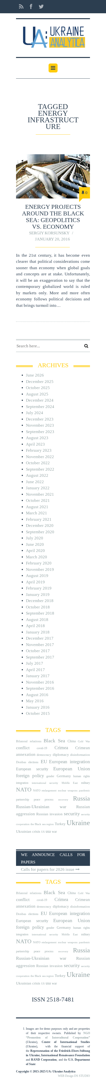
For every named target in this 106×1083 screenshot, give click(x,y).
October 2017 (38, 650)
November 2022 (40, 456)
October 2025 (38, 387)
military (85, 782)
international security (45, 783)
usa (48, 831)
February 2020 (39, 563)
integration (22, 782)
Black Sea (54, 740)
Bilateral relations (28, 741)
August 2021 (37, 507)
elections (33, 762)
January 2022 (38, 488)
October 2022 (38, 463)
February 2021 (39, 519)
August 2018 (37, 619)
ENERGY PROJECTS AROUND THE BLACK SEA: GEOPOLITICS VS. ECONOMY (53, 216)
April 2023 (35, 444)
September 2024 (40, 406)
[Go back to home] (53, 35)
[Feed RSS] (21, 6)
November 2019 (40, 569)
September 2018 (40, 613)
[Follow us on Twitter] (40, 6)
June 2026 (35, 375)
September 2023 (40, 431)
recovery (63, 799)
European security (32, 769)
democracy (44, 755)
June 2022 (35, 481)
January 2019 (38, 594)
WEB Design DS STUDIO (74, 1076)
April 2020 (35, 550)
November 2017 (40, 644)
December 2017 (39, 638)
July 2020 (34, 538)
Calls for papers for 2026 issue (48, 869)
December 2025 (39, 381)
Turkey (60, 824)
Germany (64, 776)
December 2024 (39, 400)
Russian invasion (49, 814)
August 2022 (37, 475)
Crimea (61, 747)
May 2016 (35, 701)
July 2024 (34, 412)
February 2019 (39, 588)
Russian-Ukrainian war (41, 806)
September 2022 (40, 469)
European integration (69, 761)
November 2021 (40, 494)
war (54, 831)
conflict (23, 747)
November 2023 (40, 425)
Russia (81, 798)
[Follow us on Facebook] (31, 6)
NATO (24, 790)
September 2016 (40, 688)
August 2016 (37, 694)
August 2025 (37, 394)
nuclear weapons (67, 790)
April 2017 (35, 669)
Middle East (70, 783)
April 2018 (35, 625)
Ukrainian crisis (28, 831)
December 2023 (39, 419)
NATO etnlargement (44, 790)
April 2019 (35, 582)
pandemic (84, 790)
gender (50, 776)
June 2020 (35, 544)
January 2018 (38, 632)
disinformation (80, 755)
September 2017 (40, 657)
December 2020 (39, 525)
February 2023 (39, 450)
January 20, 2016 (52, 239)
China (72, 741)
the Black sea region (42, 824)
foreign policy (30, 775)
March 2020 (36, 557)
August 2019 (37, 575)
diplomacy (61, 755)
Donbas (21, 762)
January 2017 (38, 676)
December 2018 (39, 600)
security (72, 813)
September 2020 (40, 532)
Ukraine (78, 823)
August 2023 (37, 438)
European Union (71, 768)
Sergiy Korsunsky (49, 233)
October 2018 (38, 607)
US (43, 831)
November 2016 (40, 682)
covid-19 (42, 748)
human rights (81, 776)
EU (44, 761)
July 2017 (34, 663)
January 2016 (38, 707)
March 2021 (36, 513)
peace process (43, 799)
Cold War (84, 741)
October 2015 (38, 713)
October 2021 (38, 500)
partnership (22, 799)
